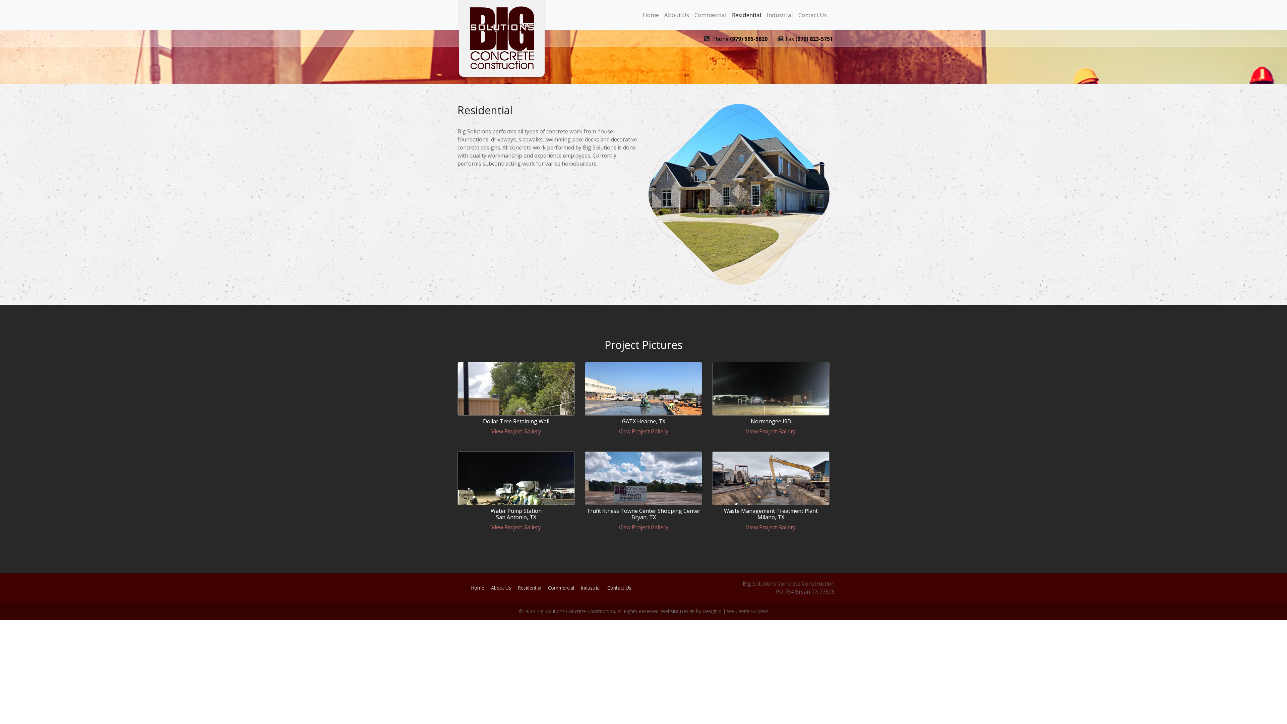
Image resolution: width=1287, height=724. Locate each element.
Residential (746, 15)
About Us (676, 15)
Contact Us (812, 15)
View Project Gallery (516, 431)
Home (651, 15)
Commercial (710, 15)
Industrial (780, 15)
